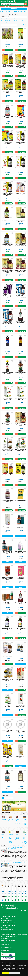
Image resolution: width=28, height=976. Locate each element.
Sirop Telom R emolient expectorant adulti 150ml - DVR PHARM (7, 297)
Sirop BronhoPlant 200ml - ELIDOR (7, 92)
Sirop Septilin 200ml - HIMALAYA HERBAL (7, 782)
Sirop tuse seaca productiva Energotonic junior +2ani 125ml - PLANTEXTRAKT (7, 655)
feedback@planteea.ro (8, 929)
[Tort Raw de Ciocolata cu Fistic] (11, 817)
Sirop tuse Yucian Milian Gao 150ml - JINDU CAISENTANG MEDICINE (7, 578)
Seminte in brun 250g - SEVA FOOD (12, 890)
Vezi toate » (25, 813)
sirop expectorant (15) (18, 20)
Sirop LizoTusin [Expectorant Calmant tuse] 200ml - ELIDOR (7, 66)
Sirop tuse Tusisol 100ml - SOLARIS (7, 757)
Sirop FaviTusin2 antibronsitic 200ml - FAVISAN (7, 501)
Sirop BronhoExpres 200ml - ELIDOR (20, 40)
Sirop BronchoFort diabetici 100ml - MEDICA (20, 552)
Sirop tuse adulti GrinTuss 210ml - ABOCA (20, 654)
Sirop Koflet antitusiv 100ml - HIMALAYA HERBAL (20, 527)
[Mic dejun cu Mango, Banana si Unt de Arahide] (25, 817)
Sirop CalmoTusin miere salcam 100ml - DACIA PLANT (20, 245)
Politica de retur (4, 942)
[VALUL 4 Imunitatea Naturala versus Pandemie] (18, 832)
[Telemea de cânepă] (4, 817)
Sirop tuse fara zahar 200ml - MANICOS (20, 168)
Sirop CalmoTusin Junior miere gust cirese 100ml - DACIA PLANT (7, 271)
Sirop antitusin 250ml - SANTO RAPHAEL (20, 603)
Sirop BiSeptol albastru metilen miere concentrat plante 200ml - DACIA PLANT (20, 297)
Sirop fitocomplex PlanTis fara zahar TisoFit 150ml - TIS (7, 450)
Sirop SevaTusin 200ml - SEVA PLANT (7, 117)
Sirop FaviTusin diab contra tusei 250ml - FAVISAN (20, 347)
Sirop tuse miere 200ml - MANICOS (20, 143)
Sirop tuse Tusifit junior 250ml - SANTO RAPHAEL (7, 373)
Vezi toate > (25, 881)
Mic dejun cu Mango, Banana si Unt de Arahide (24, 822)
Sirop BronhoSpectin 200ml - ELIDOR (7, 40)
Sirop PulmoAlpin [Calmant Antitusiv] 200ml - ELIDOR (20, 475)
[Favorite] (10, 1)
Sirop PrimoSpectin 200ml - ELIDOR (7, 475)
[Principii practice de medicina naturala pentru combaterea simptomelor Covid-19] (25, 832)
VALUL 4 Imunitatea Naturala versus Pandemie (17, 837)
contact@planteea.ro (7, 920)
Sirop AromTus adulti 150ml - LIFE (7, 629)
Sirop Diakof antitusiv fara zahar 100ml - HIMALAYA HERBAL (7, 552)
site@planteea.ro (6, 938)
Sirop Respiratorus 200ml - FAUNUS (21, 782)
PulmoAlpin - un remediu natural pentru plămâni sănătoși (10, 838)
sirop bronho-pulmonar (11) (19, 18)
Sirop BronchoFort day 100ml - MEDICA (7, 527)
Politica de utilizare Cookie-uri (7, 949)
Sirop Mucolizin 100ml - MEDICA (20, 757)
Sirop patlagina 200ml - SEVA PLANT (9, 889)
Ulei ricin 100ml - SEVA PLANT (5, 889)
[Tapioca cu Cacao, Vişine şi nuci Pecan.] (18, 817)
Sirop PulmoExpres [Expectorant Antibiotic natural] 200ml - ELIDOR (20, 66)
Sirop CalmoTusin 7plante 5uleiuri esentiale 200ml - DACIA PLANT (20, 220)
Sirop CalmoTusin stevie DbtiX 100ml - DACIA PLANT (20, 271)
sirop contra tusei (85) (5, 20)
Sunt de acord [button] (5, 973)
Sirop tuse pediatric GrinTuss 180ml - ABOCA (7, 680)
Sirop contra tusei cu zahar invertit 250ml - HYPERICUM (7, 220)
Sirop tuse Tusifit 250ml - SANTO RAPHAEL (20, 322)
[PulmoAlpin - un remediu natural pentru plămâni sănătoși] (11, 832)
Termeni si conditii (4, 945)
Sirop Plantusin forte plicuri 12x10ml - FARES (20, 450)
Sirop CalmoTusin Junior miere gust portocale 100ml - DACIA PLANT (20, 424)
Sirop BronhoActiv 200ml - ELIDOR (20, 92)
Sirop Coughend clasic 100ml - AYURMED (20, 117)
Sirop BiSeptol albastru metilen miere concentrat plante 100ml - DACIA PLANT (7, 322)
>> (11, 797)
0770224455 (5, 918)
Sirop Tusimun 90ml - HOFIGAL (20, 500)
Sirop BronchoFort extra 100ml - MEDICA (7, 603)
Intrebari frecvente (5, 944)
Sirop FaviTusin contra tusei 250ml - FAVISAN (7, 347)
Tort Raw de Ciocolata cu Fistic (10, 821)
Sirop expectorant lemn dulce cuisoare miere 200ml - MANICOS (7, 194)
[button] (15, 1)
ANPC (2, 952)
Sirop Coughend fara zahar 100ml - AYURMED (8, 143)
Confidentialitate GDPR (5, 950)
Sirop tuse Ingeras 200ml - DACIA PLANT (20, 194)
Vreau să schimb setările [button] (14, 973)
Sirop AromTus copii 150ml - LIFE (20, 629)
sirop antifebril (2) (4, 18)
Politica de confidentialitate (6, 947)
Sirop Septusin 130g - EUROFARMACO (21, 578)
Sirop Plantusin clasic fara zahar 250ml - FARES (7, 399)
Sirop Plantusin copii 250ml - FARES (7, 424)
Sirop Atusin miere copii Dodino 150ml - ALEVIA (20, 706)
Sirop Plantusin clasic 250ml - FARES (20, 373)
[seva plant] (14, 805)
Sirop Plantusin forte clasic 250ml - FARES (20, 399)
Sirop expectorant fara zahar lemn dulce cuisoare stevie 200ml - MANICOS (7, 169)
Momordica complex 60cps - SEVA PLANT (25, 889)
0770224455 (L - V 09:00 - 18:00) (10, 936)
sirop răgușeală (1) (18, 21)
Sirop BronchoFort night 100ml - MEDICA (7, 731)
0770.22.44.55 (6, 6)
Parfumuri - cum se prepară (3, 836)
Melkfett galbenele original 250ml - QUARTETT (2, 889)
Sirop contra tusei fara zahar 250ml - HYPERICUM (7, 245)
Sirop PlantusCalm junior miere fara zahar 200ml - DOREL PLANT (20, 731)
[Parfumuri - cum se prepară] (4, 832)
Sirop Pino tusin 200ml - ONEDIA (20, 680)
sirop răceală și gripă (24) (6, 21)
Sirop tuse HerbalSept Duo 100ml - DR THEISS (7, 706)
